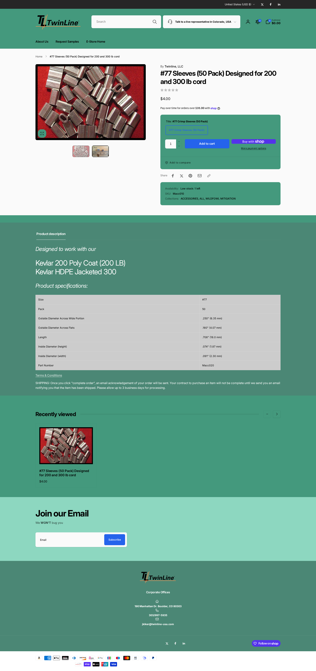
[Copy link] (209, 176)
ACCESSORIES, (190, 198)
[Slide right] (277, 414)
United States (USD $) (238, 4)
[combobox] (126, 21)
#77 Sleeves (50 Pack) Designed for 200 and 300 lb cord (64, 473)
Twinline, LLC (171, 66)
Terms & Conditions (48, 375)
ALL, (202, 198)
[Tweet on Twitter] (181, 176)
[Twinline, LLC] (158, 582)
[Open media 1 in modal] (90, 102)
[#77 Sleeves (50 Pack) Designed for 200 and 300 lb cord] (66, 457)
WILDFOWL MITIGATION (221, 198)
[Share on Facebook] (173, 176)
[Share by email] (199, 175)
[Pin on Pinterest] (190, 176)
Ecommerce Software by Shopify (266, 657)
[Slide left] (267, 414)
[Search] (154, 21)
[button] (273, 22)
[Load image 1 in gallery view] (80, 151)
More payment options (253, 148)
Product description (51, 234)
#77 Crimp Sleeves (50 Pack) (186, 129)
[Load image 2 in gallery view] (100, 151)
